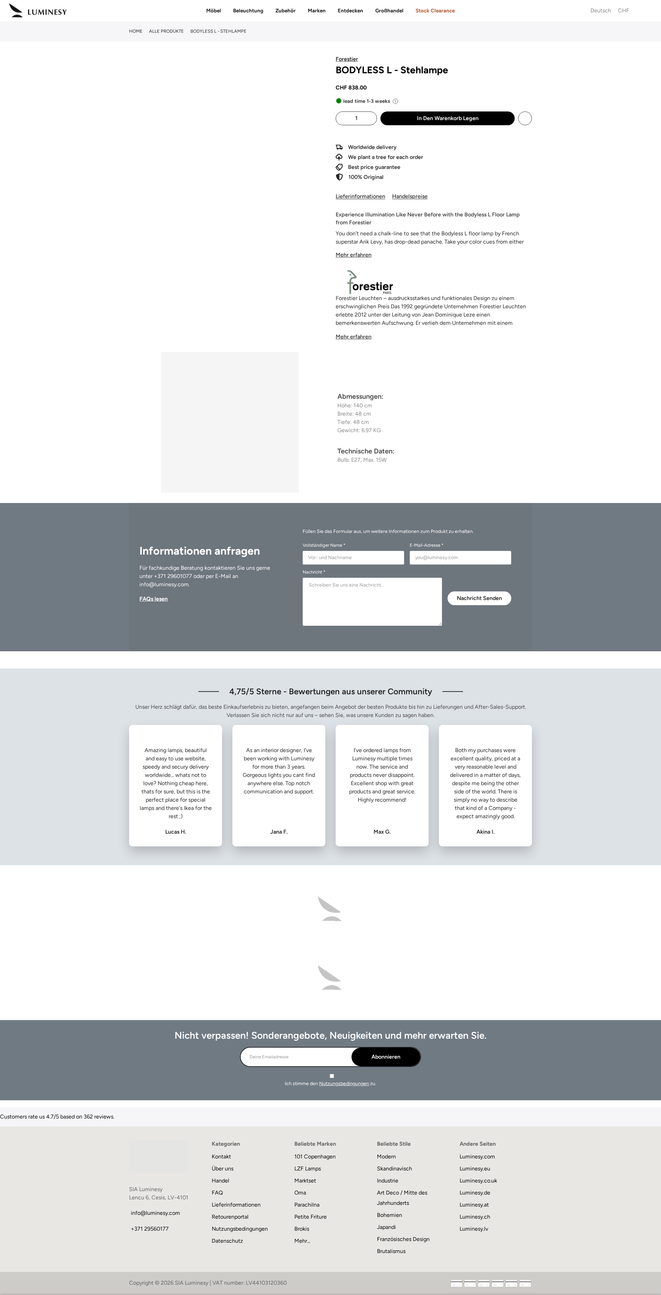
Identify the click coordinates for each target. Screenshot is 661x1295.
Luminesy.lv (474, 1229)
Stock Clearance (435, 11)
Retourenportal (230, 1216)
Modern (386, 1156)
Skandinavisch (394, 1168)
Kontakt (221, 1156)
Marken (317, 11)
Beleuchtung (248, 11)
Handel (220, 1180)
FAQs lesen (153, 599)
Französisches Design (403, 1239)
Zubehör (285, 11)
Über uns (222, 1168)
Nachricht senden (479, 598)
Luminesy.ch (475, 1216)
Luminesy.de (475, 1192)
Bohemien (389, 1215)
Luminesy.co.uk (478, 1180)
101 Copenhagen (315, 1156)
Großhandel (389, 11)
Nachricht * (314, 572)
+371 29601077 (173, 576)
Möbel (213, 11)
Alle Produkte (166, 31)
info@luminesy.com (164, 584)
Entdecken (350, 11)
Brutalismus (391, 1251)
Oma (300, 1192)
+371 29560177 (150, 1229)
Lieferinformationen (360, 196)
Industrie (387, 1180)
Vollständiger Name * (324, 545)
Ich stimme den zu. (330, 1084)
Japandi (386, 1227)
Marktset (305, 1180)
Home (136, 31)
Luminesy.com (477, 1156)
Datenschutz (227, 1241)
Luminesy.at (474, 1204)
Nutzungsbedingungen (344, 1084)
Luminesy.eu (475, 1168)
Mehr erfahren (353, 254)
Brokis (301, 1229)
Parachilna (306, 1204)
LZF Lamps (307, 1168)
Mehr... (302, 1241)
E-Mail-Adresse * (426, 545)
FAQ (217, 1192)
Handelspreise (410, 196)
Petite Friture (310, 1216)
